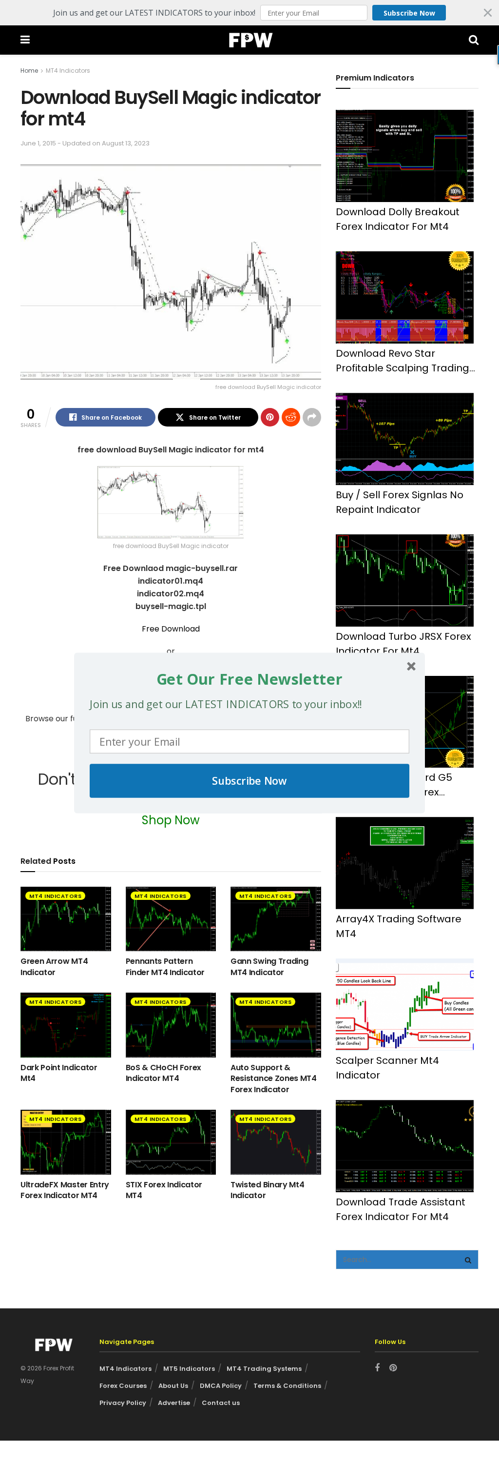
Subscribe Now (249, 781)
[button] (249, 679)
